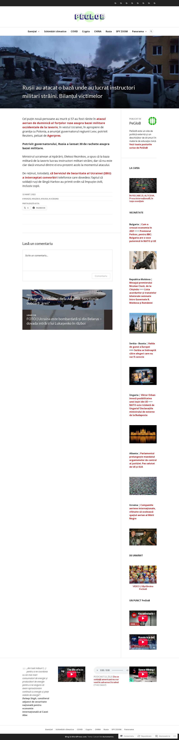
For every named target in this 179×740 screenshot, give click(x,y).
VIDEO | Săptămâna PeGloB (143, 587)
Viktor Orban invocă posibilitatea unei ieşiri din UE (142, 398)
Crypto (86, 31)
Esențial (32, 31)
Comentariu (101, 276)
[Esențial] (115, 3)
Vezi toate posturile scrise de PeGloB (140, 146)
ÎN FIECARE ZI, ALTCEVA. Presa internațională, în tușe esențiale (142, 198)
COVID (74, 31)
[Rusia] (143, 3)
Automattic (108, 736)
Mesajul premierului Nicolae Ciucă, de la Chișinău (140, 286)
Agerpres (53, 135)
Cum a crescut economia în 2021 (140, 228)
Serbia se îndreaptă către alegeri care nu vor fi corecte (142, 353)
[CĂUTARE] (151, 31)
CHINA (97, 31)
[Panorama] (154, 3)
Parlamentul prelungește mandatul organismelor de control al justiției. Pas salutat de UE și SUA (143, 460)
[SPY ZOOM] (149, 3)
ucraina (54, 199)
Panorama (138, 31)
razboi (36, 199)
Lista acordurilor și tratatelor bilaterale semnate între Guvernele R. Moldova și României (142, 296)
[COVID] (126, 3)
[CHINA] (138, 3)
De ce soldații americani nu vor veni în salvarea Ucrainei (106, 679)
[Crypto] (132, 3)
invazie (27, 199)
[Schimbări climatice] (121, 3)
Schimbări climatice (55, 31)
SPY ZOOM (122, 31)
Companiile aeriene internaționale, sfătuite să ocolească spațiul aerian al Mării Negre (142, 512)
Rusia (109, 31)
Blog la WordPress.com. (76, 736)
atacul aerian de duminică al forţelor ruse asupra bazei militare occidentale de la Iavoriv (64, 123)
